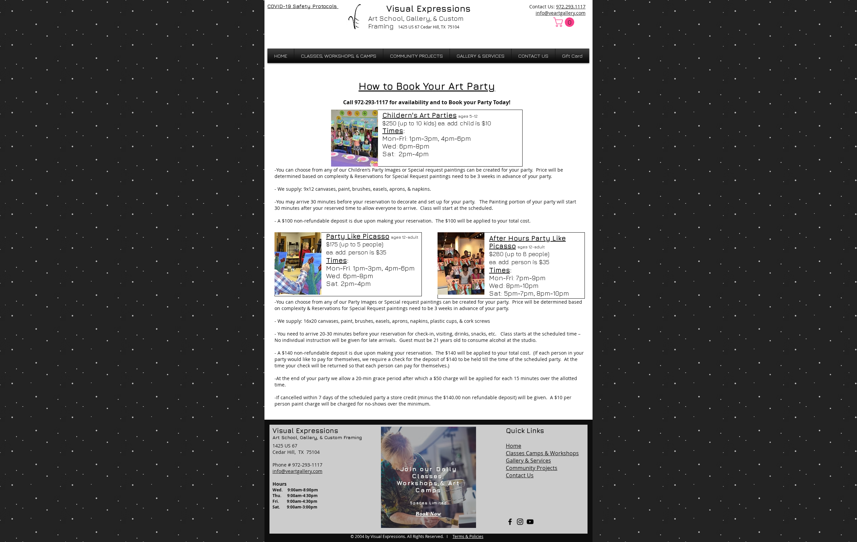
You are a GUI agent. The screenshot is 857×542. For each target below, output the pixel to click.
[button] (564, 22)
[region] (428, 477)
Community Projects (531, 468)
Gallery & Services (528, 460)
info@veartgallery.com (561, 13)
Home (513, 445)
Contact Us (520, 475)
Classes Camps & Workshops (542, 453)
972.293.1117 (571, 6)
